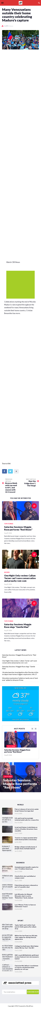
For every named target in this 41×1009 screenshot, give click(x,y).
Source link (6, 463)
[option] (20, 743)
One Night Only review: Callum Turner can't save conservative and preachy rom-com (19, 662)
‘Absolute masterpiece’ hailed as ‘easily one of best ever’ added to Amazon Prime (20, 679)
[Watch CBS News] (22, 224)
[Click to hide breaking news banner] (20, 285)
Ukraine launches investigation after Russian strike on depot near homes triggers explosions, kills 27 (20, 673)
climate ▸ (21, 720)
